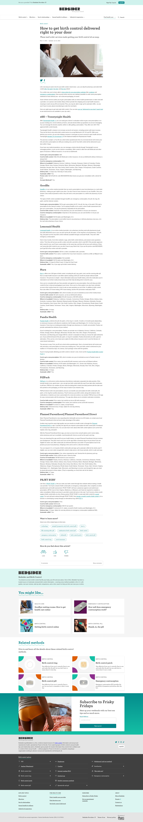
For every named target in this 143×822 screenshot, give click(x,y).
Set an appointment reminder (88, 800)
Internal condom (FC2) (64, 771)
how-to (83, 526)
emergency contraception (47, 94)
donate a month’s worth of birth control (87, 496)
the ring (63, 89)
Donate (117, 799)
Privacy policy (111, 817)
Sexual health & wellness (26, 805)
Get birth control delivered (58, 803)
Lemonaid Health (45, 230)
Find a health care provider (58, 797)
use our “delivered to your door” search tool (90, 109)
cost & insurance (60, 539)
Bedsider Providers (39, 2)
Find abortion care (55, 800)
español (121, 2)
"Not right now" (98, 771)
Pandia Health (44, 321)
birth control (83, 530)
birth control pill (90, 535)
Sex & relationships (24, 802)
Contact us (118, 802)
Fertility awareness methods (66, 780)
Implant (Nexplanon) (27, 766)
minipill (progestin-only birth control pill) (64, 526)
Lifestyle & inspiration (25, 809)
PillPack (42, 381)
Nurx (41, 273)
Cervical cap (61, 776)
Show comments (97, 563)
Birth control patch (26, 780)
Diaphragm (61, 761)
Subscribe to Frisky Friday (90, 796)
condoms (91, 92)
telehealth (63, 535)
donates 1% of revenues (55, 136)
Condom (60, 766)
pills (45, 89)
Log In (114, 2)
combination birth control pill (67, 530)
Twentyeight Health (48, 120)
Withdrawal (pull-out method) (103, 761)
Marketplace (119, 805)
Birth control (44, 23)
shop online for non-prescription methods (74, 92)
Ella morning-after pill (47, 530)
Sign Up (108, 2)
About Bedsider (119, 796)
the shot (55, 89)
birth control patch (76, 535)
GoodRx (42, 189)
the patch (50, 89)
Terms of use (101, 817)
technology (44, 526)
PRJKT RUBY (50, 483)
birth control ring (46, 539)
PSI (80, 498)
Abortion (21, 799)
